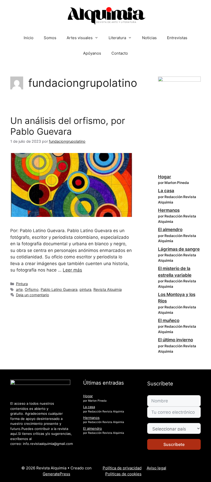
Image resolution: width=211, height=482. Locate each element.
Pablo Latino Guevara (59, 289)
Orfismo (32, 289)
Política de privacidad (122, 468)
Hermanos (169, 210)
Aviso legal (156, 468)
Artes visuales (80, 37)
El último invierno (175, 339)
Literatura (117, 37)
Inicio (28, 37)
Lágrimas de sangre (179, 249)
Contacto (119, 53)
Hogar (164, 176)
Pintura (22, 284)
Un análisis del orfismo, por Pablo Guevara (67, 126)
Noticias (149, 37)
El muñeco (168, 320)
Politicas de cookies (123, 473)
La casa (166, 190)
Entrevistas (177, 37)
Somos (50, 37)
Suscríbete (173, 444)
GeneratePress (56, 473)
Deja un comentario (32, 295)
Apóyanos (92, 53)
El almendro (170, 229)
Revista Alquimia (107, 289)
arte (19, 289)
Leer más (72, 270)
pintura (85, 289)
